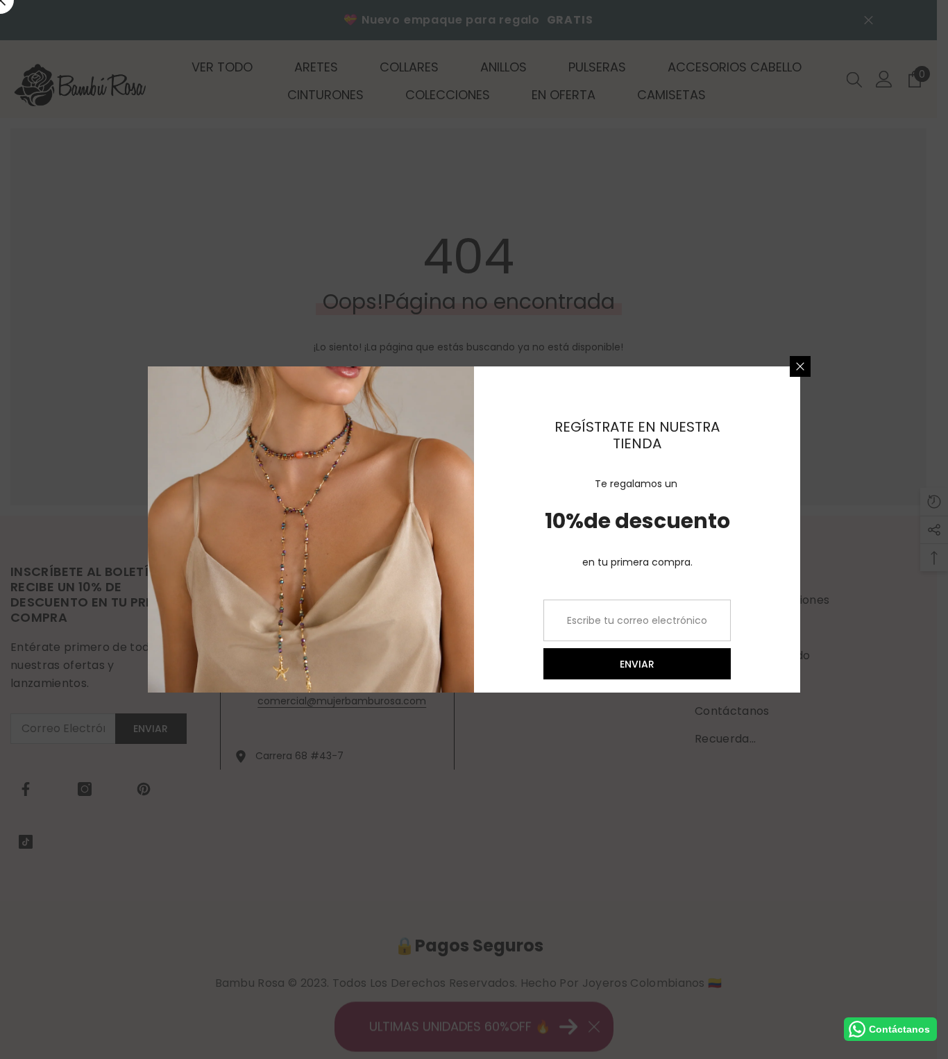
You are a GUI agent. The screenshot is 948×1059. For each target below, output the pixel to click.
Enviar (637, 664)
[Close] (800, 366)
